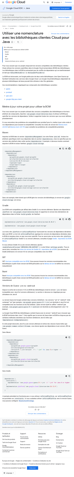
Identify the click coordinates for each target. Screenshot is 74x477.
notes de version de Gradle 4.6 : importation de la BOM (38, 249)
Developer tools (23, 26)
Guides (12, 28)
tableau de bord (49, 264)
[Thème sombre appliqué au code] (60, 148)
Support (22, 441)
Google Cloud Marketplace (8, 446)
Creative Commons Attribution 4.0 (53, 420)
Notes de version (25, 444)
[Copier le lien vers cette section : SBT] (7, 257)
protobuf (9, 92)
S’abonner (32, 468)
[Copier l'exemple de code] (63, 148)
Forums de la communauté (24, 437)
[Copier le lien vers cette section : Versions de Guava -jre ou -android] (37, 286)
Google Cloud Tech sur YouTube (63, 451)
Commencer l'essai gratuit (60, 8)
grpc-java (9, 96)
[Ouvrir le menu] (3, 2)
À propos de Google (8, 461)
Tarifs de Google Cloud (9, 442)
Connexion (68, 2)
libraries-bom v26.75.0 (17, 127)
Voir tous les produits (8, 439)
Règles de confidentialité (23, 461)
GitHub (40, 437)
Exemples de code (43, 444)
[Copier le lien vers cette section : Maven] (10, 133)
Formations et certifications (42, 453)
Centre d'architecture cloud (44, 448)
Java (28, 8)
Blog (57, 437)
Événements (60, 440)
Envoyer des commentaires (60, 33)
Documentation (12, 26)
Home (4, 26)
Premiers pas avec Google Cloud (43, 440)
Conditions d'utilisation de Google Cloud (15, 464)
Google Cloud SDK (14, 8)
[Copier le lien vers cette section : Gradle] (10, 206)
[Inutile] (70, 26)
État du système (25, 447)
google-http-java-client (13, 99)
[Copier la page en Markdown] (18, 42)
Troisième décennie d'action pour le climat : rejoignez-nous (47, 464)
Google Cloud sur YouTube (61, 446)
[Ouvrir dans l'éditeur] (66, 148)
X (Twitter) (59, 443)
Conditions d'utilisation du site (42, 461)
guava (8, 89)
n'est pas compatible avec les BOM (17, 261)
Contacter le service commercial (8, 450)
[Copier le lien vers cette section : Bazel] (9, 272)
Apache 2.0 (32, 422)
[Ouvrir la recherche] (44, 2)
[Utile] (67, 26)
